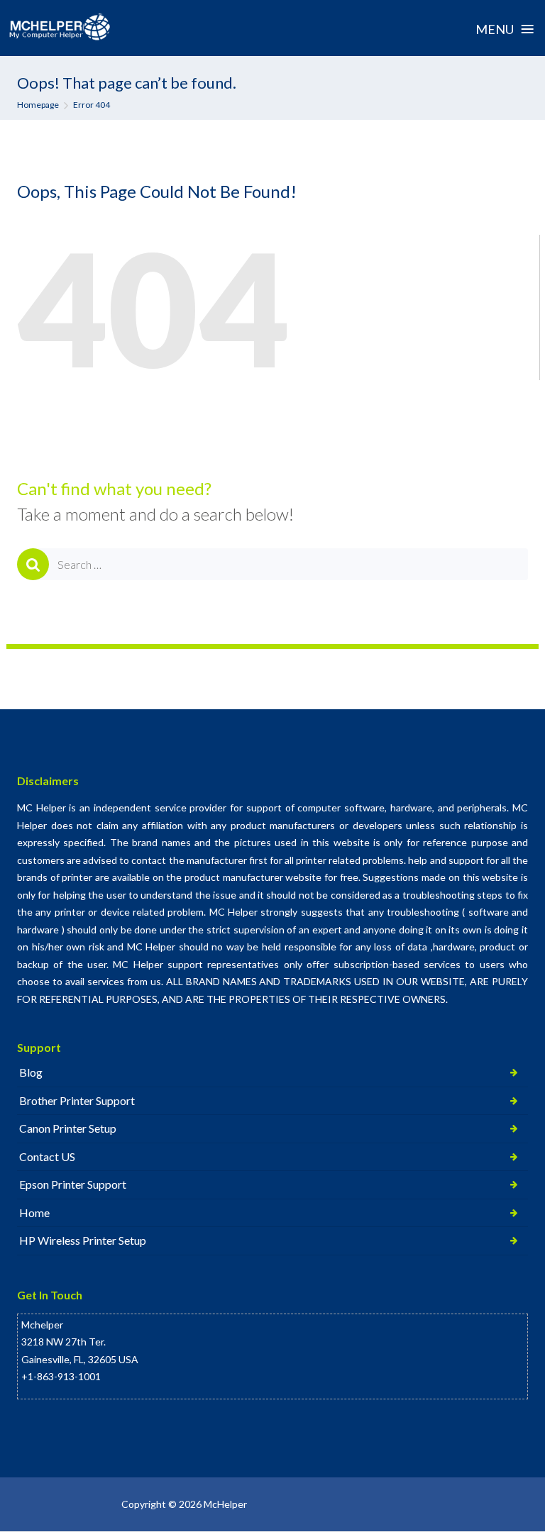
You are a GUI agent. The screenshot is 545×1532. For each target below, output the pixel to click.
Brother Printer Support (77, 1100)
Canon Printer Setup (67, 1128)
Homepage (38, 104)
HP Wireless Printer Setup (82, 1240)
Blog (31, 1072)
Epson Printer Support (72, 1184)
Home (34, 1212)
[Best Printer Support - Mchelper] (60, 27)
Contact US (47, 1156)
